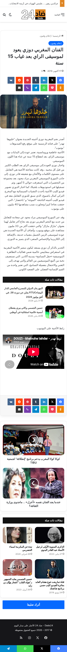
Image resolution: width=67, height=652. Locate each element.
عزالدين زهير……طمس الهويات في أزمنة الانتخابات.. (33, 3)
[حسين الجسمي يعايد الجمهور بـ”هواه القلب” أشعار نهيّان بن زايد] (17, 567)
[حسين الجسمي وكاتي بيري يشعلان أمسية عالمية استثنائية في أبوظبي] (54, 312)
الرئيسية (57, 35)
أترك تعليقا (33, 604)
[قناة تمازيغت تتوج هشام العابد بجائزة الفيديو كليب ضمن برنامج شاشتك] (49, 569)
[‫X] (52, 80)
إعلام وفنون (45, 35)
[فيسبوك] (60, 80)
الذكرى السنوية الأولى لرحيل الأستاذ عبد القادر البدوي (50, 548)
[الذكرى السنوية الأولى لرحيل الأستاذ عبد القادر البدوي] (49, 535)
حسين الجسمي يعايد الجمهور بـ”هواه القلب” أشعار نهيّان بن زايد (17, 582)
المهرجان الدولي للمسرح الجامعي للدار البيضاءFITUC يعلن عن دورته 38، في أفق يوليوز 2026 (23, 292)
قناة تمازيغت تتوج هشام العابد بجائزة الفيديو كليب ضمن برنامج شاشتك (49, 585)
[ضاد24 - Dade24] (33, 14)
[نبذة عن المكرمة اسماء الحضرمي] (17, 535)
